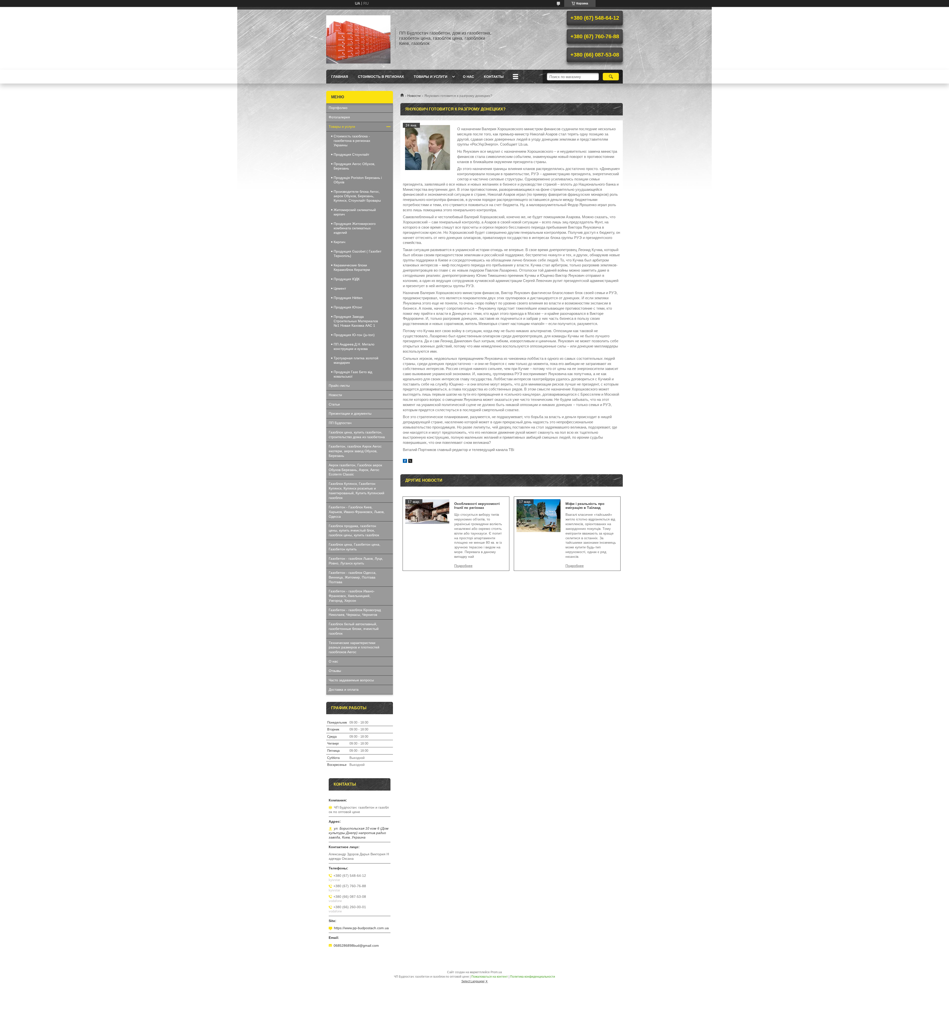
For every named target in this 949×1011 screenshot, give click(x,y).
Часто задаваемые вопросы (351, 680)
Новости (414, 96)
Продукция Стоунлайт (351, 154)
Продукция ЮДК (347, 279)
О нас (468, 77)
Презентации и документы (350, 413)
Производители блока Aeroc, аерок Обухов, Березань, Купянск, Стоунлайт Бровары (357, 196)
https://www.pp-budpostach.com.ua (361, 928)
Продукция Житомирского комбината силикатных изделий (355, 228)
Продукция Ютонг (348, 307)
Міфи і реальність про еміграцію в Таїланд (584, 506)
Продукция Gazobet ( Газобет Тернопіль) (357, 253)
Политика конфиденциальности (532, 976)
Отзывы (335, 671)
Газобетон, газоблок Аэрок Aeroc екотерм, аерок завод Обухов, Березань (355, 451)
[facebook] (405, 461)
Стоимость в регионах (381, 77)
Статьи (334, 404)
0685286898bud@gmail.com (356, 945)
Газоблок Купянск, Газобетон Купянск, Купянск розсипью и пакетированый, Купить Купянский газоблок (356, 491)
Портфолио (338, 108)
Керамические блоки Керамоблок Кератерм (352, 267)
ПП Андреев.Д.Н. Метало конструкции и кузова (354, 346)
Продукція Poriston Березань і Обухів (358, 180)
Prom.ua (496, 972)
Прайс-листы (339, 385)
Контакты (494, 77)
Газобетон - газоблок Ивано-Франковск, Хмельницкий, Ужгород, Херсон (352, 595)
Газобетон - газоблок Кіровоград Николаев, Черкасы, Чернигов (355, 612)
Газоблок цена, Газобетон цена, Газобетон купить (354, 546)
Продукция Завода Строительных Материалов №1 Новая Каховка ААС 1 (356, 321)
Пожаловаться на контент (489, 976)
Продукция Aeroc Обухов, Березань (354, 166)
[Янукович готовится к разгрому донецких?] (427, 147)
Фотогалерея (339, 117)
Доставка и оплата (344, 689)
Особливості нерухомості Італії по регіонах (477, 506)
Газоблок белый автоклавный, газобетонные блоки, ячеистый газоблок (354, 628)
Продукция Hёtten (348, 298)
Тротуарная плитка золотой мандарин (356, 360)
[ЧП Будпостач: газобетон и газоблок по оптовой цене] (358, 38)
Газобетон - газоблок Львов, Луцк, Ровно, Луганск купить (356, 561)
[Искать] (611, 76)
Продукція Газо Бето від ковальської (353, 374)
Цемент (340, 288)
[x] (410, 461)
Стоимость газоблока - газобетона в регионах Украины (352, 140)
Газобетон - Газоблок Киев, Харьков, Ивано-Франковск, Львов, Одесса (357, 511)
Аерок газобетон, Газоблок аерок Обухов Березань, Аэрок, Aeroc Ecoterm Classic (355, 469)
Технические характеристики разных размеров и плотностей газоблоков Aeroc (354, 647)
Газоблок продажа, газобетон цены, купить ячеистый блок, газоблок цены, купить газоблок (354, 530)
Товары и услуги (430, 77)
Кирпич (339, 242)
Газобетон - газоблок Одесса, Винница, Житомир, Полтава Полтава (352, 577)
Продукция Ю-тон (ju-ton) (354, 335)
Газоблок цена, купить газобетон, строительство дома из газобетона (357, 434)
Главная (339, 77)
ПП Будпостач (340, 423)
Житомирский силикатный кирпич (355, 212)
